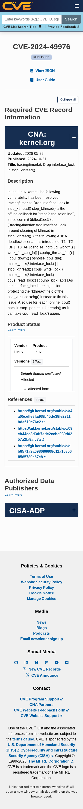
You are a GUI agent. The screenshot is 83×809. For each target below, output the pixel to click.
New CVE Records (44, 669)
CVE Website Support (40, 716)
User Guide (45, 80)
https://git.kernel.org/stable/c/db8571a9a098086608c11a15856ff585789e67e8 (45, 451)
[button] (77, 6)
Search (71, 19)
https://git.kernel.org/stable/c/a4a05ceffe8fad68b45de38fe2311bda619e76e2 (45, 416)
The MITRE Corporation (49, 761)
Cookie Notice (41, 593)
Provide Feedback (62, 27)
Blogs (41, 628)
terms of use (23, 739)
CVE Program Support (40, 699)
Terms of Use (41, 577)
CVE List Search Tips (19, 27)
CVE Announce (44, 675)
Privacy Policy (41, 588)
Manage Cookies (41, 599)
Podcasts (41, 633)
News (41, 622)
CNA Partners (41, 705)
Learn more (16, 329)
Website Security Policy (41, 582)
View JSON (45, 71)
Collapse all (68, 99)
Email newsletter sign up (41, 639)
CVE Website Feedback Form (40, 710)
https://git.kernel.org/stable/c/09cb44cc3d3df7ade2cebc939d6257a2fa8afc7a (45, 433)
